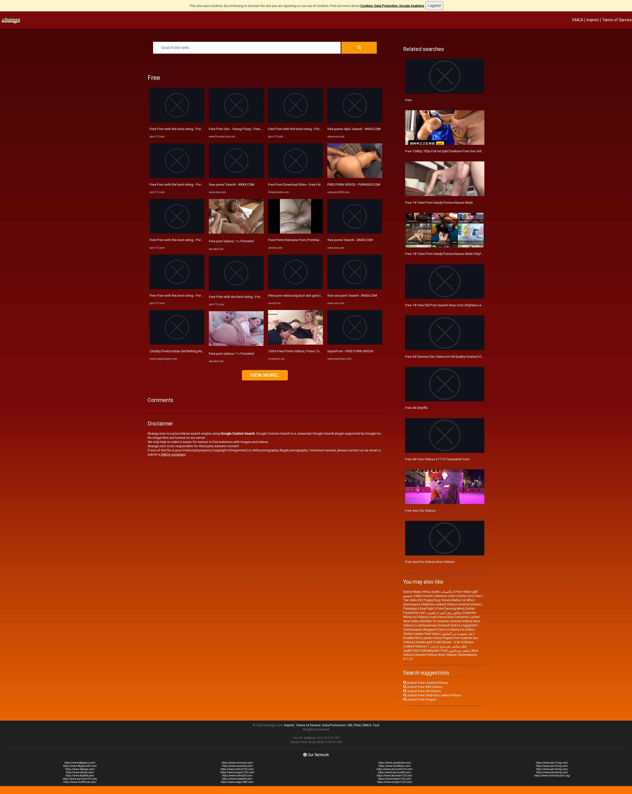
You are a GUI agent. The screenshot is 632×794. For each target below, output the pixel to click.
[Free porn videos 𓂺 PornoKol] (236, 232)
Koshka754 (411, 638)
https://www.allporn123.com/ (394, 778)
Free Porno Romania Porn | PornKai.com (297, 240)
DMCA (577, 19)
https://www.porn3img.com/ (552, 769)
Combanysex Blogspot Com (423, 629)
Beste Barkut (451, 600)
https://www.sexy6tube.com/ (394, 762)
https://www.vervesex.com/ (237, 762)
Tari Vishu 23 (412, 600)
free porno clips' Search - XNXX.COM (354, 129)
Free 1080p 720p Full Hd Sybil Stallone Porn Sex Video (445, 151)
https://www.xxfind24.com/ (237, 775)
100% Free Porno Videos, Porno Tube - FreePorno (304, 351)
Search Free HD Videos (423, 691)
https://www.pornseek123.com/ (394, 769)
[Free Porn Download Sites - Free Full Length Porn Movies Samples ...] (295, 177)
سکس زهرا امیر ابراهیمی (444, 613)
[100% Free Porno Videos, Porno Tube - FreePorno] (295, 343)
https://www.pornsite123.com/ (80, 778)
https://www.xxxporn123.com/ (237, 772)
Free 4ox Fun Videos (420, 510)
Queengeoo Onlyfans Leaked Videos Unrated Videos (442, 604)
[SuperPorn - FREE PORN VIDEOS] (354, 343)
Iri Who (468, 600)
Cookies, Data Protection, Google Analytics (392, 6)
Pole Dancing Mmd (450, 608)
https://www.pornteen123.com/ (395, 775)
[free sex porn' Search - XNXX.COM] (354, 288)
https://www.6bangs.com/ (80, 769)
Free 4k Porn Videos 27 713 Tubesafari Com (437, 459)
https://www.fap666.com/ (79, 775)
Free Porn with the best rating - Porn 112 (179, 129)
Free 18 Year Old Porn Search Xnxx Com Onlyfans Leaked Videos (452, 305)
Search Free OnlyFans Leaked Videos (433, 695)
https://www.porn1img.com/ (552, 762)
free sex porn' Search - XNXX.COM (352, 295)
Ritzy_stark (431, 592)
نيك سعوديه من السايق (457, 634)
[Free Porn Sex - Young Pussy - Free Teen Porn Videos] (236, 121)
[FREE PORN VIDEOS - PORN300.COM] (354, 177)
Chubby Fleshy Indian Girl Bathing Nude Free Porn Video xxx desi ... (198, 351)
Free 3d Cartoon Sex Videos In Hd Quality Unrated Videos (447, 356)
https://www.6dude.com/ (80, 772)
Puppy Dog (432, 600)
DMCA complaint (173, 454)
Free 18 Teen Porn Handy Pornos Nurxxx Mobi (439, 202)
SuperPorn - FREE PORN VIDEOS (350, 351)
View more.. (265, 375)
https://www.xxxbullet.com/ (237, 766)
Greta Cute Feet (469, 596)
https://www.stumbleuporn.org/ (552, 775)
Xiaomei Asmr (445, 596)
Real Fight (427, 608)
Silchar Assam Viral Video (421, 634)
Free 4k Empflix (416, 408)
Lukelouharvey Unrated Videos (438, 625)
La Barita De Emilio (460, 629)
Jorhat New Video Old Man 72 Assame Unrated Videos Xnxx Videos (441, 621)
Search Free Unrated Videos (427, 683)
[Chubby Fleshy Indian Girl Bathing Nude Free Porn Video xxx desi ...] (177, 343)
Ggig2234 (470, 625)
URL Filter (354, 725)
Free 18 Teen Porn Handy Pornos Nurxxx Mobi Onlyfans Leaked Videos (457, 254)
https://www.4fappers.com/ (80, 762)
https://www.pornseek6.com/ (394, 772)
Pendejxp (410, 608)
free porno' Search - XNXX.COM (231, 184)
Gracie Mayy (412, 592)
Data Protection (334, 725)
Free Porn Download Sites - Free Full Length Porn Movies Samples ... (318, 184)
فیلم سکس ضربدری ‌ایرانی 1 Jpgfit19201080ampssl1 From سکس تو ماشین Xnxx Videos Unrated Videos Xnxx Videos (440, 650)
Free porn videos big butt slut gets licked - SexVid (304, 295)
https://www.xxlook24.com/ (237, 778)
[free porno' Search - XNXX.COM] (236, 177)
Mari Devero (424, 596)
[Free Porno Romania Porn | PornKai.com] (295, 232)
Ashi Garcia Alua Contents (449, 617)
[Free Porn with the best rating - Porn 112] (177, 121)
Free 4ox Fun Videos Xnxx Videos (429, 562)
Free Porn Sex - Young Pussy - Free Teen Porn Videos (248, 129)
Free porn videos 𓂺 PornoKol (231, 241)
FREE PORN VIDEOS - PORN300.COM (353, 184)
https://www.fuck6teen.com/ (394, 766)
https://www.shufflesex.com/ (80, 782)
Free (408, 100)
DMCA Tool (370, 725)
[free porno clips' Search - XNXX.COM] (354, 121)
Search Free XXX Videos (424, 687)
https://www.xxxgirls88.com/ (237, 782)
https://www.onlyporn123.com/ (394, 782)
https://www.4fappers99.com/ (80, 766)
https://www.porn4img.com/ (552, 772)
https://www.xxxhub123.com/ (237, 769)
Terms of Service (617, 19)
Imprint (592, 19)
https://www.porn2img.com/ (552, 766)
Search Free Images (421, 699)
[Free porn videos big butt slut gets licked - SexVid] (295, 288)
